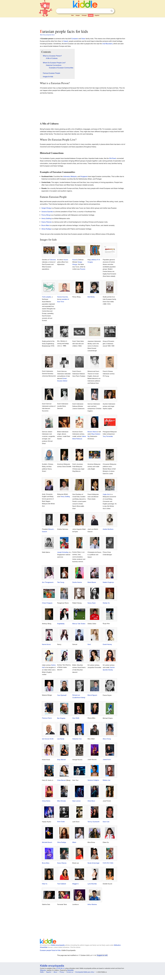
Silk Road (112, 158)
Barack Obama (92, 432)
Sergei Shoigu (46, 208)
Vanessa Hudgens (93, 780)
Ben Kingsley (61, 718)
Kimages (84, 15)
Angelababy (61, 624)
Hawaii (65, 41)
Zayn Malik (75, 718)
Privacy (62, 972)
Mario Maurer (92, 582)
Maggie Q (75, 884)
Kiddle (42, 972)
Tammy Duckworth (93, 822)
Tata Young (60, 582)
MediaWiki (70, 970)
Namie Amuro (46, 644)
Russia (74, 260)
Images (78, 15)
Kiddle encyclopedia (58, 945)
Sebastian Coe (77, 739)
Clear (107, 11)
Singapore (83, 176)
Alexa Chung (107, 739)
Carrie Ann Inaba (108, 863)
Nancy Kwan (92, 603)
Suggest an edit (102, 955)
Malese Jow (106, 780)
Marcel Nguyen (92, 695)
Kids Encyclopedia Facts (47, 35)
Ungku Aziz (106, 494)
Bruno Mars (45, 225)
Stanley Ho (106, 603)
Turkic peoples (46, 297)
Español (97, 15)
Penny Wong (45, 215)
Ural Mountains (107, 43)
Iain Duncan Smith (47, 739)
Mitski (74, 842)
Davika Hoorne (77, 582)
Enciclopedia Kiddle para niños (84, 972)
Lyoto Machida (92, 884)
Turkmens (53, 260)
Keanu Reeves (46, 222)
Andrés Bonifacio (108, 529)
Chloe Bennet (61, 780)
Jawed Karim (107, 759)
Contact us (69, 972)
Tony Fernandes (108, 436)
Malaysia (74, 176)
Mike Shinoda (61, 801)
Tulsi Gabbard (61, 884)
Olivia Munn (91, 801)
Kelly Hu (44, 884)
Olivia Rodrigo (46, 229)
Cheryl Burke (46, 801)
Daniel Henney (107, 644)
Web (72, 15)
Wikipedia (43, 970)
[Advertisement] (82, 23)
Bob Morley (91, 297)
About (55, 972)
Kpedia (91, 15)
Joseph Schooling (62, 552)
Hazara (65, 260)
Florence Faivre (47, 718)
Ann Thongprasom (48, 582)
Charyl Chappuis (47, 603)
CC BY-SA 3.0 (60, 968)
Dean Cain (106, 822)
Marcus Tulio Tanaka (78, 624)
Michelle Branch (47, 842)
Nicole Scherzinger (93, 863)
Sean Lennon (76, 801)
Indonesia (66, 176)
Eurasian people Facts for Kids (50, 950)
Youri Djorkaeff (61, 695)
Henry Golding (46, 218)
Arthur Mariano (92, 904)
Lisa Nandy (60, 739)
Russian (82, 269)
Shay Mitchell (61, 759)
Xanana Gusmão (47, 211)
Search (111, 11)
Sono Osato (61, 821)
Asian (83, 38)
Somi (89, 644)
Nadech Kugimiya (108, 582)
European (74, 38)
